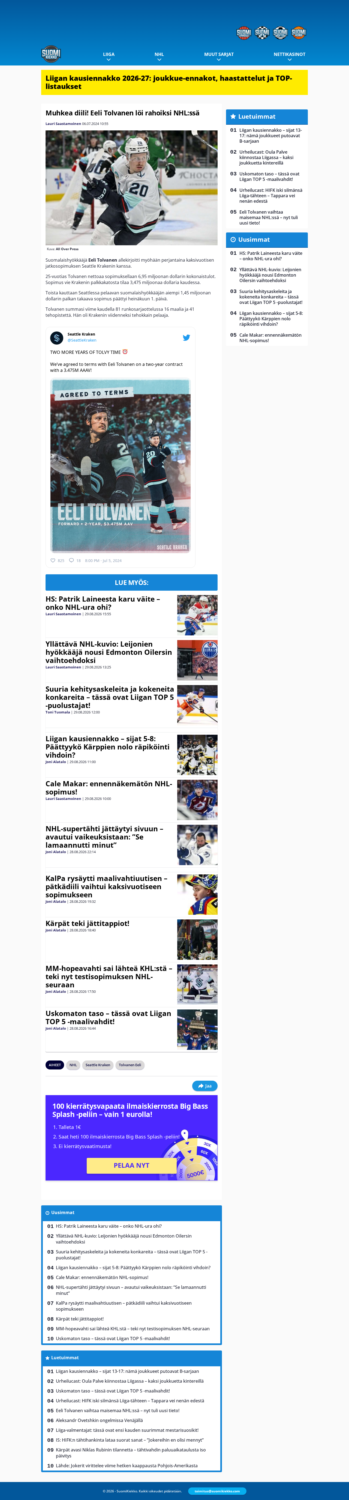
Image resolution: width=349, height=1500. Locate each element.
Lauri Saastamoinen (63, 123)
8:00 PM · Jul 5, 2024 (103, 560)
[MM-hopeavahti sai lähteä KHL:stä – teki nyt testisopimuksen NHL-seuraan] (197, 984)
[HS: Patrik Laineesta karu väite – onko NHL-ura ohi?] (197, 615)
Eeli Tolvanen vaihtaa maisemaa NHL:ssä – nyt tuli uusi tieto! (117, 1411)
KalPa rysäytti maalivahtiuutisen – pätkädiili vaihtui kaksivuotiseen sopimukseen (106, 886)
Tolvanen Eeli (130, 1064)
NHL (159, 54)
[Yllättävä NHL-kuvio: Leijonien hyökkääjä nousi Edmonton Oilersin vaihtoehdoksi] (197, 660)
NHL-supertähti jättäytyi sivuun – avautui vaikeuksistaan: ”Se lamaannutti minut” (104, 837)
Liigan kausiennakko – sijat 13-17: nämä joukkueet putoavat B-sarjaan (127, 1371)
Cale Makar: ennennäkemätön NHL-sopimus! (109, 788)
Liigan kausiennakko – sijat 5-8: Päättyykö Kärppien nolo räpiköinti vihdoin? (108, 747)
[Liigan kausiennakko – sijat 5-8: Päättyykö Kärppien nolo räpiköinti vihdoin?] (197, 755)
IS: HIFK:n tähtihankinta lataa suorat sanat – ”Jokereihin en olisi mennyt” (130, 1440)
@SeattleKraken (82, 340)
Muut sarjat (219, 54)
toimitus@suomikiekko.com (217, 1491)
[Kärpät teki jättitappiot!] (197, 939)
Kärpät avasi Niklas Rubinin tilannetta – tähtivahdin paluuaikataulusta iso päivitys (131, 1453)
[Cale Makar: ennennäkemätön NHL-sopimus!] (197, 800)
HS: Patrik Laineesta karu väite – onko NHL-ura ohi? (103, 603)
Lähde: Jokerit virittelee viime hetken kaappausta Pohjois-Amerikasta (127, 1466)
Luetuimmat (65, 1358)
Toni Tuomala (58, 712)
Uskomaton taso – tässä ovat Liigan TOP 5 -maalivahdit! (108, 1017)
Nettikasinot (289, 54)
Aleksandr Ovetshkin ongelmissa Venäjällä (99, 1420)
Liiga (109, 54)
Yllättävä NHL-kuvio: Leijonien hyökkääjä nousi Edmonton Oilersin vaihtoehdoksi (109, 652)
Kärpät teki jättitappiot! (87, 923)
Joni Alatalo (56, 761)
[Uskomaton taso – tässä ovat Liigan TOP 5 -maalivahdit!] (197, 1029)
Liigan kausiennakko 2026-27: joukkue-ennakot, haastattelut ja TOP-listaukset (169, 82)
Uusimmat (62, 1212)
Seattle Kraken (98, 1064)
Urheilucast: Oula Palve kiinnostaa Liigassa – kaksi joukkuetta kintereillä (130, 1381)
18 (78, 560)
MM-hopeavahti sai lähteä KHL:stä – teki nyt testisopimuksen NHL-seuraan (109, 976)
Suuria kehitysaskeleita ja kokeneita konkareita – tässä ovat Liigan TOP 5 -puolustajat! (110, 697)
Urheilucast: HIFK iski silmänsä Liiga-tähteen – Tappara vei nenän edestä (130, 1401)
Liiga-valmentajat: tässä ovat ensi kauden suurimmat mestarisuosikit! (127, 1430)
